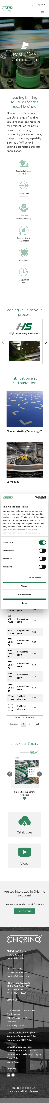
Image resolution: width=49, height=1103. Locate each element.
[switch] (42, 551)
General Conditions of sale (19, 1047)
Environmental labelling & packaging (24, 1054)
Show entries (25, 717)
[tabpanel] (25, 654)
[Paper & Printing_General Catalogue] (24, 798)
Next (37, 724)
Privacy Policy (13, 1058)
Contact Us (12, 1000)
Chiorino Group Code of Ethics (21, 1010)
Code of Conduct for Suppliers (21, 1032)
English (40, 5)
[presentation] (3, 341)
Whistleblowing (14, 1014)
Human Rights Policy (16, 1025)
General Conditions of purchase (21, 1050)
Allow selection (24, 594)
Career (10, 1003)
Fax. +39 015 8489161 (17, 972)
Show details (35, 577)
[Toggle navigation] (42, 12)
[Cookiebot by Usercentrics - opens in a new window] (35, 497)
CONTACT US (24, 911)
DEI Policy (11, 1021)
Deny (24, 603)
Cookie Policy (13, 1062)
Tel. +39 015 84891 (15, 969)
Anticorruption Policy (17, 1018)
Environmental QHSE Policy (19, 1040)
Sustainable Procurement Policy (21, 1036)
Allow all (24, 586)
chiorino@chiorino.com (18, 976)
